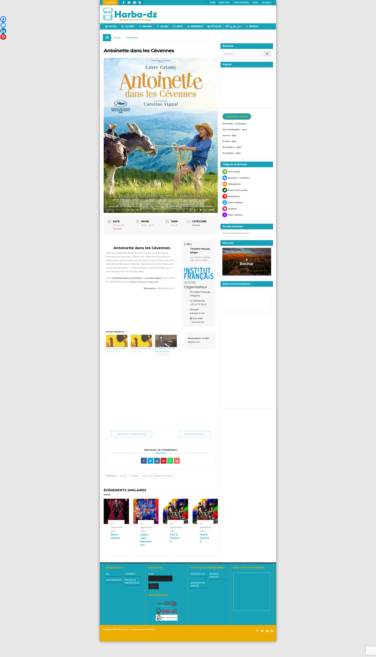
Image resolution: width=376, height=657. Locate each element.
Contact (255, 2)
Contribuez (130, 574)
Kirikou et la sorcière (116, 348)
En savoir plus (198, 574)
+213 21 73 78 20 (198, 304)
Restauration (234, 196)
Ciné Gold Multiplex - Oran (234, 129)
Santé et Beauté (235, 202)
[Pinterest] (3, 37)
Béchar (247, 263)
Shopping (232, 208)
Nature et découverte (237, 190)
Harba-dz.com (122, 629)
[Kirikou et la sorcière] (117, 341)
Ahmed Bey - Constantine (234, 123)
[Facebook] (3, 19)
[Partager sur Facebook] (144, 461)
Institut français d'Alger (157, 476)
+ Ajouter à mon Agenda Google (131, 434)
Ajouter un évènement (241, 2)
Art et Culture (234, 171)
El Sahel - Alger (229, 141)
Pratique (253, 26)
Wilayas (164, 26)
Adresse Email (197, 313)
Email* (151, 574)
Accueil (212, 2)
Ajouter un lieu (224, 2)
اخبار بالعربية (235, 26)
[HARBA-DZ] (130, 14)
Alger (123, 476)
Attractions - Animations (239, 178)
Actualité (216, 26)
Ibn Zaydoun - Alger (231, 153)
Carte (179, 26)
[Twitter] (3, 25)
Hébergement (234, 184)
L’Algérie (129, 26)
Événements (132, 37)
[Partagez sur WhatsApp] (170, 461)
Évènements (197, 26)
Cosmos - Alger (229, 135)
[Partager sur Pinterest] (164, 461)
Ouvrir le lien (198, 322)
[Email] (177, 461)
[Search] (267, 54)
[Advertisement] (219, 11)
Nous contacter (113, 580)
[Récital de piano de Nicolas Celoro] (166, 341)
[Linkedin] (3, 31)
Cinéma (196, 225)
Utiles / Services (235, 215)
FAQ (107, 574)
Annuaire (147, 26)
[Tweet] (150, 461)
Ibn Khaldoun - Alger (231, 147)
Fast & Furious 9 (174, 538)
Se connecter (266, 2)
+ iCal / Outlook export (194, 434)
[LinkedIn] (157, 461)
